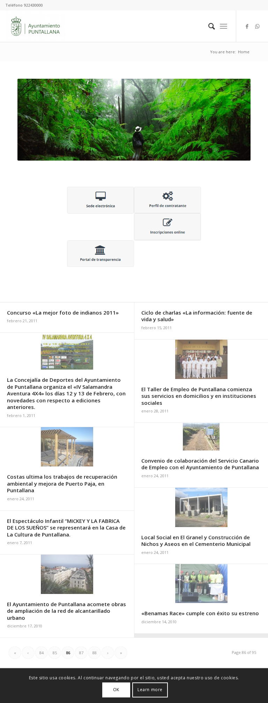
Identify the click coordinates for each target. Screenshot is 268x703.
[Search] (208, 26)
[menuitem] (208, 26)
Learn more (150, 690)
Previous (33, 119)
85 (55, 652)
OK (116, 690)
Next (234, 119)
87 (81, 652)
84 (41, 652)
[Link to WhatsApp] (257, 26)
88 (94, 652)
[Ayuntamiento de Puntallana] (35, 26)
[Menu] (223, 26)
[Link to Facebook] (247, 26)
